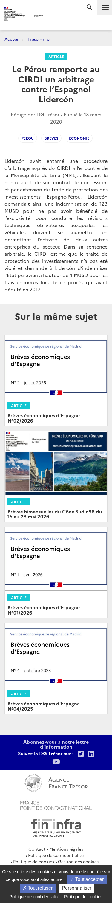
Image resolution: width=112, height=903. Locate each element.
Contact (36, 849)
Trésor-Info (38, 39)
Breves (51, 137)
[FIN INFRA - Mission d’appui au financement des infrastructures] (56, 827)
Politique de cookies (33, 861)
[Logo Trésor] (51, 16)
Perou (28, 137)
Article (56, 56)
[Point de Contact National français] (56, 804)
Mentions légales (66, 849)
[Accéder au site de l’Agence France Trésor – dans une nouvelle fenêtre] (56, 782)
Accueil (11, 39)
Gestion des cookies (78, 861)
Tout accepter (89, 879)
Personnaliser (76, 887)
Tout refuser (40, 887)
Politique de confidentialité (56, 855)
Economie (79, 137)
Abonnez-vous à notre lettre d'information (56, 744)
